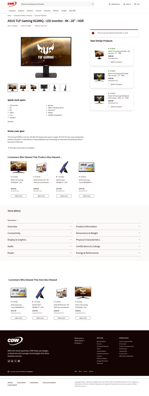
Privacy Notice (21, 382)
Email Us (30, 371)
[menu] (114, 4)
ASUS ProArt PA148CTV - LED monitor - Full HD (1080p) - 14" (38, 306)
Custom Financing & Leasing (126, 346)
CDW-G (80, 371)
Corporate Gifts (123, 351)
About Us (99, 344)
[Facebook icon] (9, 361)
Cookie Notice (34, 382)
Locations (99, 356)
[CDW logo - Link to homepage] (12, 4)
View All (10, 122)
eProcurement (122, 344)
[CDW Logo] (12, 4)
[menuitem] (110, 4)
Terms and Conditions (49, 382)
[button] (137, 4)
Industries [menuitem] (47, 11)
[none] (12, 10)
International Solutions (103, 353)
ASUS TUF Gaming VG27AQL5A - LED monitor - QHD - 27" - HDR (119, 97)
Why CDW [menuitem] (72, 11)
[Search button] (92, 4)
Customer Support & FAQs (125, 341)
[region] (74, 181)
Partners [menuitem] (56, 11)
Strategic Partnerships (102, 361)
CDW (75, 371)
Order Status (79, 341)
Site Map (10, 382)
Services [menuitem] (38, 11)
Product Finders (123, 353)
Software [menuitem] (21, 11)
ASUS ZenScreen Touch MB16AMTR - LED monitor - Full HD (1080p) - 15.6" (18, 306)
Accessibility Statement (103, 346)
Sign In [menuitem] (128, 4)
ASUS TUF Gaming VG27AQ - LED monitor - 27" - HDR (119, 52)
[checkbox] (109, 62)
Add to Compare (116, 62)
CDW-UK (91, 371)
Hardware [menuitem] (12, 11)
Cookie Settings (12, 385)
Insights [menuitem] (64, 11)
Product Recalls (123, 348)
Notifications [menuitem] (115, 4)
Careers (99, 348)
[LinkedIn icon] (12, 361)
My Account (78, 338)
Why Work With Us (101, 341)
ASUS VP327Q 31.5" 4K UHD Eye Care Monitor (61, 306)
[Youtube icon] (19, 361)
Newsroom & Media (102, 358)
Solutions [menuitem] (30, 11)
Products (77, 343)
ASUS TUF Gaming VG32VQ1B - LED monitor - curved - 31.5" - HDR (81, 306)
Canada (85, 371)
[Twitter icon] (15, 361)
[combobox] (54, 4)
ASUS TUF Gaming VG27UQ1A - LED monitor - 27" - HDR (118, 74)
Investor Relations (101, 351)
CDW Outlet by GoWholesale (126, 356)
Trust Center (100, 363)
